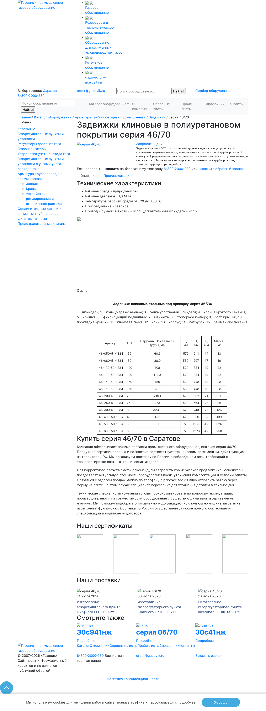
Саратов (50, 91)
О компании (140, 106)
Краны (31, 189)
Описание (88, 175)
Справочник (214, 104)
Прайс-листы (187, 106)
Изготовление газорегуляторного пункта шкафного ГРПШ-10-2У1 (98, 607)
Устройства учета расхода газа (44, 154)
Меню (26, 122)
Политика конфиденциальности (133, 679)
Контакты (235, 104)
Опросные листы (161, 106)
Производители (116, 175)
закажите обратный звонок (221, 169)
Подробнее (86, 640)
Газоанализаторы (32, 149)
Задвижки (157, 117)
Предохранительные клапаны (42, 223)
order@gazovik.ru (91, 91)
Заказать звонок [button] (209, 655)
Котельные (26, 129)
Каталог (83, 645)
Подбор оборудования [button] (214, 91)
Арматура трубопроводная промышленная (110, 117)
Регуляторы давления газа (39, 144)
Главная (24, 117)
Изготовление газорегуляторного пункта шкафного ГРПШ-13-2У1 (159, 607)
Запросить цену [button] (149, 144)
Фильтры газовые (32, 218)
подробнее (186, 702)
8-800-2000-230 (31, 95)
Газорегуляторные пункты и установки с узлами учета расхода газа (41, 164)
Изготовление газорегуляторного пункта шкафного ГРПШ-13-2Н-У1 (220, 607)
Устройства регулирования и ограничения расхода (44, 199)
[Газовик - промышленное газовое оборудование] (44, 4)
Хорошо (221, 702)
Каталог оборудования (107, 104)
